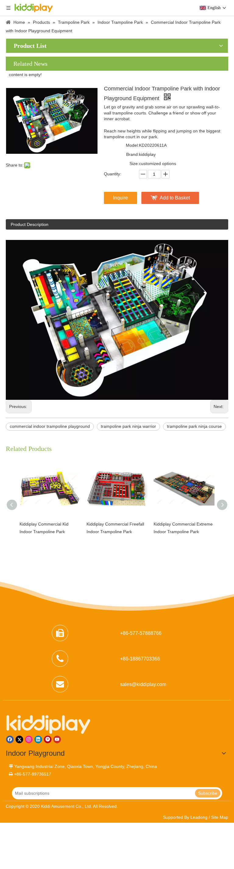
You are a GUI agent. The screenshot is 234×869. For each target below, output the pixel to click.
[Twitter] (19, 739)
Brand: (132, 154)
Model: (132, 145)
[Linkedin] (38, 739)
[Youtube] (57, 739)
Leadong (198, 817)
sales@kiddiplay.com (143, 684)
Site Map (219, 817)
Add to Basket (175, 197)
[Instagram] (29, 739)
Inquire (120, 197)
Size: (134, 163)
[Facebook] (10, 739)
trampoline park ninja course (194, 426)
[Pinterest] (47, 739)
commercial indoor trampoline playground (50, 426)
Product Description (29, 224)
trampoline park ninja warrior (128, 426)
